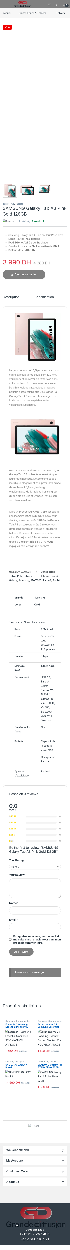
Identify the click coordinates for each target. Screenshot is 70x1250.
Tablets (60, 13)
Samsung (23, 580)
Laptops (9, 1061)
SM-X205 (36, 580)
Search (50, 4)
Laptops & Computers (15, 1062)
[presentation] (66, 1128)
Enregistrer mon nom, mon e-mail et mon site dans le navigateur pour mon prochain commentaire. (37, 939)
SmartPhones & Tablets (32, 13)
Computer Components (17, 1021)
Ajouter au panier (26, 274)
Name (13, 902)
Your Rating (16, 860)
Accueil (7, 13)
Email (13, 919)
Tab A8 (47, 580)
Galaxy (13, 580)
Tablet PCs (8, 203)
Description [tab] (11, 297)
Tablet (56, 580)
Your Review (16, 874)
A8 (58, 576)
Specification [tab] (44, 297)
